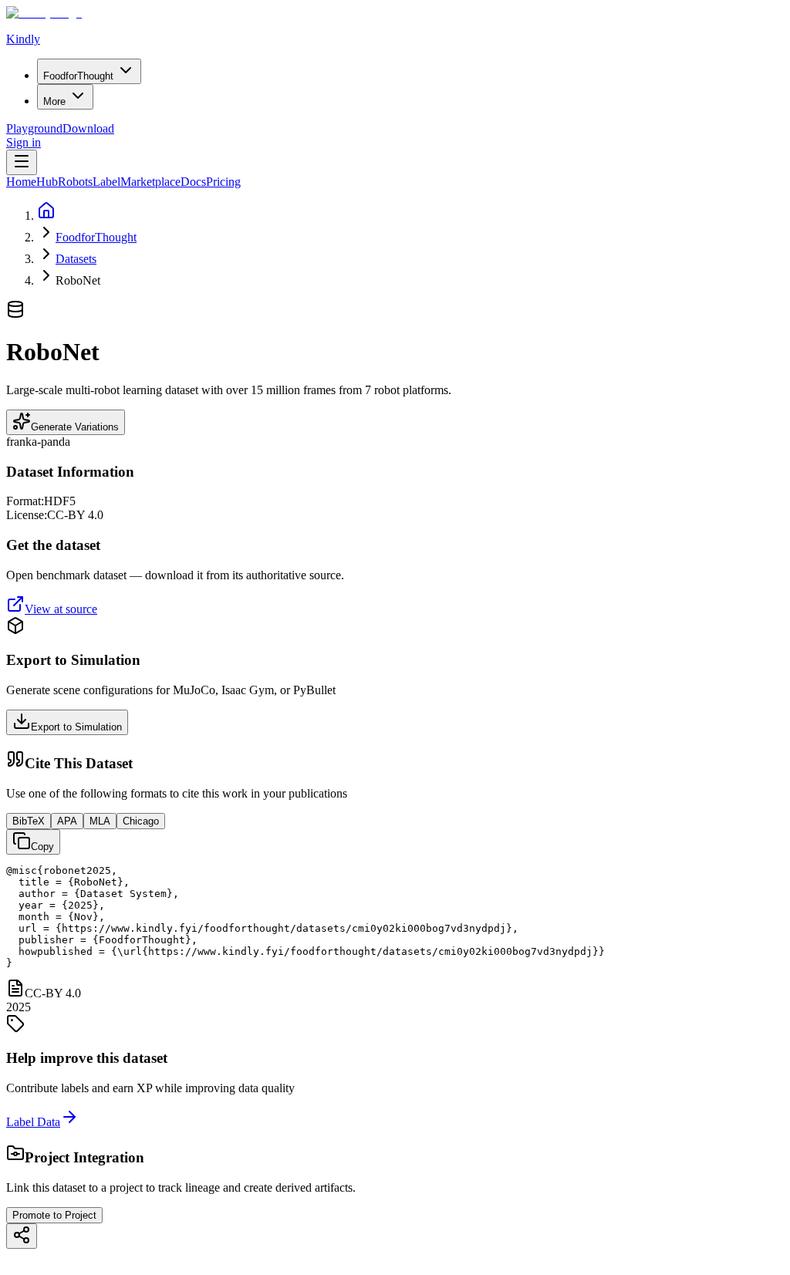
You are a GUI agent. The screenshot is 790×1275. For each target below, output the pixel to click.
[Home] (46, 215)
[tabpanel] (395, 917)
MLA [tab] (99, 821)
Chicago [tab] (141, 821)
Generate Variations (75, 427)
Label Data (33, 1121)
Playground (34, 128)
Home (21, 181)
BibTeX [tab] (28, 821)
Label (106, 181)
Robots (75, 181)
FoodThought (78, 76)
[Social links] (21, 1236)
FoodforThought (96, 237)
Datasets (76, 258)
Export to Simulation (76, 727)
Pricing (223, 181)
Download (88, 128)
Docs (193, 181)
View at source (61, 609)
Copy (42, 846)
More (54, 101)
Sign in (23, 142)
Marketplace (150, 181)
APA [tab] (67, 821)
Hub (47, 181)
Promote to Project (54, 1215)
